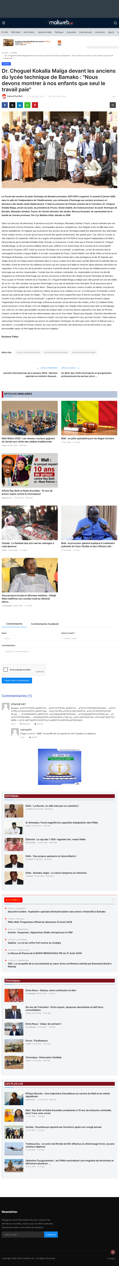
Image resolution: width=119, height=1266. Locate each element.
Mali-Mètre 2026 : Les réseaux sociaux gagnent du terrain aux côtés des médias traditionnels (28, 440)
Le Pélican (29, 809)
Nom (4, 633)
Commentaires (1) (17, 695)
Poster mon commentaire (17, 680)
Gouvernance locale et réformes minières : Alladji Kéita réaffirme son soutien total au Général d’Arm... (29, 598)
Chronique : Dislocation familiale (44, 1057)
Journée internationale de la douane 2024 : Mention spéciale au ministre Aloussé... (30, 375)
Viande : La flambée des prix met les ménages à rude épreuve (28, 545)
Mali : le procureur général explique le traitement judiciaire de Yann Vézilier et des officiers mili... (88, 545)
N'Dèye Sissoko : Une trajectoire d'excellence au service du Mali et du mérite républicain (68, 1095)
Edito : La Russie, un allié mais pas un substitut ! (52, 805)
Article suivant (68, 368)
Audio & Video (45, 32)
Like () (40, 724)
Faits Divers (29, 32)
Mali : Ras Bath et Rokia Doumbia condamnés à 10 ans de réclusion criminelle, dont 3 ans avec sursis (69, 1112)
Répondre (26, 724)
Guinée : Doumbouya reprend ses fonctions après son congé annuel (63, 1127)
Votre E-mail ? (68, 633)
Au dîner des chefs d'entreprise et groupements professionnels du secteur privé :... (86, 375)
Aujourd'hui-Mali (7, 498)
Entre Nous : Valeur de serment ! (43, 1023)
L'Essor (4, 445)
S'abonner (51, 1234)
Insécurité (100, 32)
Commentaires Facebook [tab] (45, 623)
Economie (71, 32)
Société (14, 52)
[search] (115, 23)
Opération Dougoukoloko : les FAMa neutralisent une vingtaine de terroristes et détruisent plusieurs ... (70, 1162)
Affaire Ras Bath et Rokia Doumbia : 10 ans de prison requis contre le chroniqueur (27, 492)
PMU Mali (15, 32)
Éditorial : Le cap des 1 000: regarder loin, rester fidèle (55, 839)
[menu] (3, 23)
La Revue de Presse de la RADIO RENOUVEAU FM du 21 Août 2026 (45, 953)
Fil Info (4, 32)
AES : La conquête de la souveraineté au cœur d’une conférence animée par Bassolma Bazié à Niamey (59, 965)
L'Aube (28, 1044)
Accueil (5, 52)
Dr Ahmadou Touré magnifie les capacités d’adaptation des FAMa (62, 822)
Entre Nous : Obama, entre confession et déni (51, 990)
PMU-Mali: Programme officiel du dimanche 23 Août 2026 (40, 922)
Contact (111, 1258)
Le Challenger (7, 606)
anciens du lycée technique (28, 352)
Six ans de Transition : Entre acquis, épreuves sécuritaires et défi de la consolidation (64, 1008)
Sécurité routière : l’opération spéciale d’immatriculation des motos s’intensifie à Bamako (57, 911)
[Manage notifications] (113, 1252)
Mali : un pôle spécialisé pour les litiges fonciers (87, 438)
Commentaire (8, 645)
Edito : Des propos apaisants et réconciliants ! (51, 856)
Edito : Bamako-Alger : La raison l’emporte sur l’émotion (56, 872)
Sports (111, 32)
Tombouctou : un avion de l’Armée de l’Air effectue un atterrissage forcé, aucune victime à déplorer (70, 1145)
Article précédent (49, 368)
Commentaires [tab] (14, 623)
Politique (59, 32)
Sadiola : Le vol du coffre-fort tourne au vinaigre (34, 942)
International (85, 32)
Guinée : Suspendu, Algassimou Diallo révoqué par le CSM (40, 932)
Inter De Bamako (31, 842)
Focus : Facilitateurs (37, 1040)
